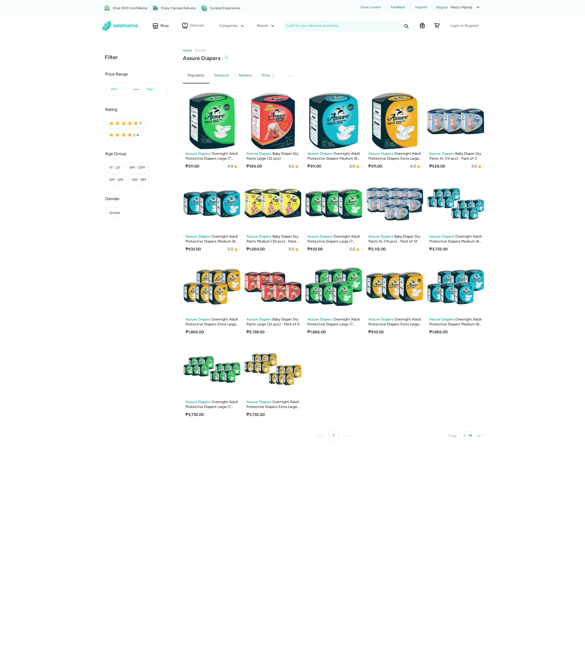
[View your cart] (437, 25)
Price (266, 75)
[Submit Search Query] (406, 25)
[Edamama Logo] (120, 25)
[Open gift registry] (422, 25)
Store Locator (370, 7)
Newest (245, 75)
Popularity (196, 75)
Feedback (398, 7)
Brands (263, 25)
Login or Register (464, 25)
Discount (221, 75)
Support (421, 7)
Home (187, 50)
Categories (229, 25)
